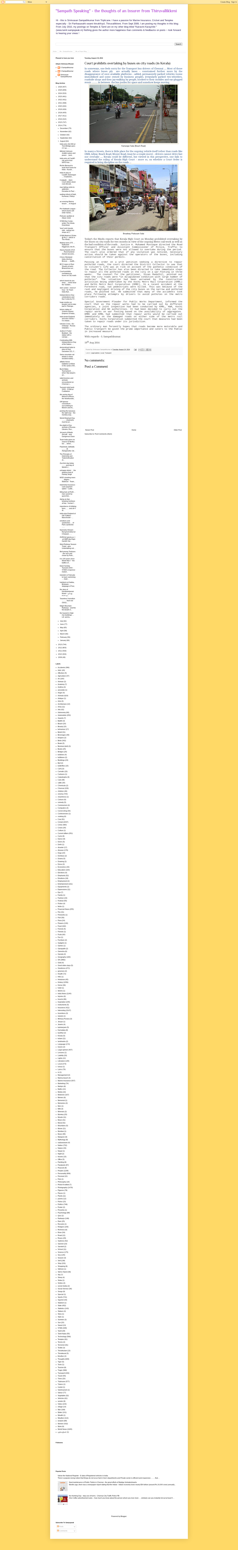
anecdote (61, 690)
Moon (60, 1120)
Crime (60, 825)
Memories (61, 1103)
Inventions (61, 1013)
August (63, 141)
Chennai (61, 788)
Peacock (61, 1168)
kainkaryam (62, 1027)
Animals (61, 696)
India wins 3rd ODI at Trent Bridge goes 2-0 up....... (67, 146)
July (61, 621)
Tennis (60, 1342)
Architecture (62, 704)
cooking (61, 816)
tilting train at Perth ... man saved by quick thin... (67, 494)
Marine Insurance (64, 1081)
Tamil (60, 1331)
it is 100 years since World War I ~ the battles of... (67, 561)
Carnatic (61, 771)
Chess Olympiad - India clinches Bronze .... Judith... (67, 259)
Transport (108, 353)
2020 (60, 106)
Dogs (60, 853)
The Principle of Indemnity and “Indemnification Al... (67, 457)
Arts (59, 710)
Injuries (60, 996)
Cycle (60, 836)
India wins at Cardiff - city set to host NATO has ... (67, 160)
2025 (60, 90)
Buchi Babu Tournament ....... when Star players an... (67, 372)
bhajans (61, 738)
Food (60, 926)
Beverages (62, 735)
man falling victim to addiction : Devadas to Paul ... (68, 189)
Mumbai (61, 1131)
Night (60, 1154)
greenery (61, 971)
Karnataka (61, 1030)
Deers (60, 842)
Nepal (60, 1151)
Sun (59, 1322)
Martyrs (60, 1086)
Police (60, 1202)
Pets (59, 1179)
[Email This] (139, 349)
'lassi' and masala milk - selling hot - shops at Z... (67, 230)
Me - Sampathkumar (66, 51)
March (62, 634)
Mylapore (61, 1137)
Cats (59, 780)
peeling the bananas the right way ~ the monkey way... (67, 413)
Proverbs (61, 1210)
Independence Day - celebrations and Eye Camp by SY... (67, 297)
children (61, 791)
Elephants (61, 876)
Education (61, 870)
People (60, 1171)
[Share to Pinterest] (150, 349)
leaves (60, 1047)
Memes (60, 1097)
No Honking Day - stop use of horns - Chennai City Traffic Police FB (94, 1496)
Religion (61, 1227)
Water (60, 1412)
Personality (62, 1173)
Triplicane (61, 1381)
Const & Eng (62, 811)
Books (60, 749)
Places (60, 1193)
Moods (60, 1117)
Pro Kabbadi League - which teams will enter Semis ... (68, 211)
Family (60, 895)
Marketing (61, 1083)
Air (59, 679)
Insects (60, 999)
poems (60, 1199)
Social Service (63, 1289)
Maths (60, 1089)
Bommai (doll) (63, 746)
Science (61, 1252)
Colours (61, 800)
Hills (59, 977)
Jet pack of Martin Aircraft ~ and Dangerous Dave (67, 434)
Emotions (61, 878)
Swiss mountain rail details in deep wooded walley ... (67, 357)
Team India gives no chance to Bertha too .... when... (67, 442)
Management (63, 1075)
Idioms (60, 991)
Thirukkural (62, 1353)
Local (102, 353)
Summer (61, 1320)
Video (60, 1404)
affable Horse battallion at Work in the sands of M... (68, 364)
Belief (60, 732)
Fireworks (61, 915)
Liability (60, 1055)
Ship (59, 1263)
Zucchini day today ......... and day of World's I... (67, 465)
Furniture (61, 940)
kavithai (60, 1033)
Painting (61, 1162)
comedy (61, 802)
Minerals (61, 1112)
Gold (59, 963)
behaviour (61, 729)
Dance (60, 839)
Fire (59, 912)
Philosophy (62, 1182)
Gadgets (61, 943)
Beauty (60, 727)
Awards (60, 718)
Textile (60, 1348)
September (64, 138)
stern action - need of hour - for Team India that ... (67, 290)
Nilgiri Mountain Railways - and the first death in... (68, 608)
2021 (60, 103)
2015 (60, 122)
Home (55, 51)
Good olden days (64, 965)
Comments (63, 1531)
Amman (60, 682)
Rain (59, 1221)
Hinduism (61, 979)
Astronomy (62, 712)
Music (60, 1134)
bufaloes (61, 755)
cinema (60, 794)
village (60, 1407)
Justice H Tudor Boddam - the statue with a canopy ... (66, 334)
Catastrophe (62, 777)
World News (62, 1429)
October (63, 135)
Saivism (61, 1244)
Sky (59, 1275)
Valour (60, 1393)
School (60, 1249)
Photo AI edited (63, 1185)
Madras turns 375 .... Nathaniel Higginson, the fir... (68, 245)
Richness (61, 1230)
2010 (60, 654)
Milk (59, 1109)
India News (62, 994)
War (59, 1410)
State (60, 1306)
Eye (59, 892)
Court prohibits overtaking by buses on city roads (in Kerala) (127, 63)
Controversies (63, 814)
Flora (60, 920)
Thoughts (61, 1359)
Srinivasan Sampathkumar (66, 76)
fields (60, 906)
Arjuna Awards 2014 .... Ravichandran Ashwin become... (67, 252)
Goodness (61, 968)
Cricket (60, 822)
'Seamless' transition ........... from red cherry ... (67, 601)
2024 (60, 93)
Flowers (61, 923)
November (64, 131)
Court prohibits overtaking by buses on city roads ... (68, 274)
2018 (60, 113)
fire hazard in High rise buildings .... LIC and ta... (67, 615)
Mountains (62, 1126)
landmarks (62, 1041)
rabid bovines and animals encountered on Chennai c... (67, 381)
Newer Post (89, 430)
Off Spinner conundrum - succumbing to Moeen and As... (67, 405)
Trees (60, 1379)
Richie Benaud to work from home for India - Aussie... (68, 168)
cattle (60, 783)
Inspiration (62, 1002)
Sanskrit (61, 1247)
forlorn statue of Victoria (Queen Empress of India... (68, 311)
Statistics (61, 1308)
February (63, 637)
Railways (61, 1218)
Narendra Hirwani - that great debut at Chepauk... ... (67, 532)
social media (62, 1286)
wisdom (60, 1421)
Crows (60, 828)
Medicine (61, 1095)
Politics (60, 1204)
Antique (60, 698)
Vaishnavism (62, 1390)
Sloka (60, 1280)
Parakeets (61, 1165)
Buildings (61, 760)
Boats (60, 743)
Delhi (60, 845)
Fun (59, 937)
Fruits (60, 935)
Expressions (62, 889)
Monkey (61, 1114)
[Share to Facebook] (147, 349)
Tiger (60, 1362)
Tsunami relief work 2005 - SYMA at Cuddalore (67, 389)
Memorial (61, 1100)
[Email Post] (135, 349)
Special (60, 1294)
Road (60, 1235)
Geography (62, 957)
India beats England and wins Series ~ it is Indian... (67, 319)
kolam (60, 1038)
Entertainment (63, 884)
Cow (59, 819)
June (62, 624)
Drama (60, 859)
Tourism (61, 1367)
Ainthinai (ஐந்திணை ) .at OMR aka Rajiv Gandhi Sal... (67, 539)
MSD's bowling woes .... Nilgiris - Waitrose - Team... (67, 480)
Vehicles (61, 1398)
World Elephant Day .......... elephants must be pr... (67, 420)
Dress (60, 864)
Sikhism (61, 1269)
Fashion (61, 898)
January (63, 640)
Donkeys (61, 856)
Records (61, 1224)
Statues (60, 1311)
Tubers (60, 1384)
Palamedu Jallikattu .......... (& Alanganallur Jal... (67, 449)
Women (60, 1424)
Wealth (60, 1415)
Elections (61, 873)
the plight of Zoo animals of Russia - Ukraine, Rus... (68, 427)
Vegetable (61, 1396)
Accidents (61, 668)
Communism (62, 805)
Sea (59, 1255)
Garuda (60, 954)
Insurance (61, 1008)
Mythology (61, 1140)
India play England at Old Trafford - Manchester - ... (68, 516)
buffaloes (61, 757)
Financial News (63, 909)
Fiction (60, 904)
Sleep (60, 1277)
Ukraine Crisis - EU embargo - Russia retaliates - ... (67, 326)
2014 (60, 125)
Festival (60, 901)
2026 (60, 87)
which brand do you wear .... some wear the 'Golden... (68, 283)
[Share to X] (145, 349)
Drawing (61, 861)
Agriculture (62, 676)
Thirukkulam (62, 1351)
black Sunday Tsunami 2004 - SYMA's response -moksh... (68, 569)
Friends (60, 932)
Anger (60, 693)
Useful (60, 1387)
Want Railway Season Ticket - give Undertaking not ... (68, 546)
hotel (59, 988)
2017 (60, 116)
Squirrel (61, 1300)
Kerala (60, 1036)
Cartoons (61, 774)
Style (59, 1317)
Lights (60, 1058)
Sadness (61, 1241)
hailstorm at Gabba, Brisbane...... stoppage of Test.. (67, 584)
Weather (61, 1418)
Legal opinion (95, 353)
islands (60, 1016)
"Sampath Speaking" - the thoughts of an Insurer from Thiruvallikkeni (116, 11)
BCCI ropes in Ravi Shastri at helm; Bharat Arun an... (67, 266)
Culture (60, 830)
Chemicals (62, 786)
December (64, 128)
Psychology (62, 1213)
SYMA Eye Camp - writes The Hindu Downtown (67, 223)
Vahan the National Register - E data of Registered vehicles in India (83, 1476)
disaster (61, 847)
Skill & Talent (62, 1272)
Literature (61, 1061)
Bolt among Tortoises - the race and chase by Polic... (67, 554)
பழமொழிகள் (62, 1432)
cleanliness (62, 797)
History (60, 982)
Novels (60, 1157)
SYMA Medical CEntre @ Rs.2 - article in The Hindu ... (68, 238)
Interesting (62, 1010)
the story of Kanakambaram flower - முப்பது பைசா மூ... (67, 592)
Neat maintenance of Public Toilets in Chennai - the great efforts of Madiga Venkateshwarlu (103, 1482)
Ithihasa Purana (64, 1019)
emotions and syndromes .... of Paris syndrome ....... (67, 524)
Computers (62, 808)
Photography (62, 1188)
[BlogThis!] (142, 349)
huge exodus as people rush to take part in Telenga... (68, 304)
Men (59, 1106)
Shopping (61, 1266)
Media (60, 1092)
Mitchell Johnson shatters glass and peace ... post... (67, 153)
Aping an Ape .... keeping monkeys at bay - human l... (67, 501)
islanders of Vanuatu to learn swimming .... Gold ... (67, 577)
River (60, 1232)
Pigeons (61, 1190)
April (62, 631)
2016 (60, 119)
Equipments (62, 887)
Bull (59, 763)
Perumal (61, 1176)
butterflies (61, 766)
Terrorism (61, 1345)
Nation (60, 1145)
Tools (60, 1365)
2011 (60, 651)
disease (61, 850)
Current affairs (63, 833)
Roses (60, 1238)
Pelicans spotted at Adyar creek (67, 217)
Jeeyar (60, 1022)
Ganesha (61, 951)
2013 (60, 644)
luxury (60, 1067)
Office (60, 1159)
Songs (60, 1291)
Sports (60, 1297)
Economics (62, 867)
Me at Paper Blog (81, 51)
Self (59, 1261)
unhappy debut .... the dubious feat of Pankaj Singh (68, 472)
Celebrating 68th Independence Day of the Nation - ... (68, 342)
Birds (60, 741)
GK (59, 960)
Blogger (123, 1516)
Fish (59, 918)
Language (61, 1044)
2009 (60, 657)
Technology (62, 1337)
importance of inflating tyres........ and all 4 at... (68, 508)
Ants (59, 701)
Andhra (60, 687)
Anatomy (61, 684)
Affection (61, 673)
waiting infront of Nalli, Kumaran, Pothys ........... (68, 196)
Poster (60, 1207)
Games (60, 946)
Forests (60, 929)
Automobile (62, 715)
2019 (60, 109)
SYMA (60, 1328)
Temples (61, 1339)
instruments (62, 1005)
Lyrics (60, 1069)
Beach (60, 724)
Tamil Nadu (62, 1334)
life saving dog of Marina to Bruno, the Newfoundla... (67, 397)
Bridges (60, 752)
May (62, 628)
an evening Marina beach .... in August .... (68, 204)
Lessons (61, 1053)
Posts (61, 1527)
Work (60, 1426)
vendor (60, 1401)
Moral (60, 1123)
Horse (60, 985)
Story (60, 1314)
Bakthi (60, 721)
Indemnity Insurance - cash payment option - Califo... (68, 487)
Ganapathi (62, 949)
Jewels (60, 1024)
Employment (62, 881)
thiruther (61, 1356)
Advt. (59, 670)
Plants (60, 1196)
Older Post (178, 430)
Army (60, 707)
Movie (60, 1129)
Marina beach (63, 1078)
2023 (60, 96)
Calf (59, 769)
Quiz (59, 1216)
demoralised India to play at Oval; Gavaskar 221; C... (68, 349)
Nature (60, 1148)
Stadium (61, 1303)
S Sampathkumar (66, 68)
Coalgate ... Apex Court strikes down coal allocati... (68, 182)
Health (60, 974)
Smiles (60, 1283)
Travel (60, 1376)
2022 (60, 100)
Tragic (60, 1370)
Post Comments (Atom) (103, 434)
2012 (60, 648)
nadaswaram (62, 1143)
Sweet (60, 1325)
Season (60, 1258)
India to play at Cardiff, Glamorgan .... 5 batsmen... (68, 175)
